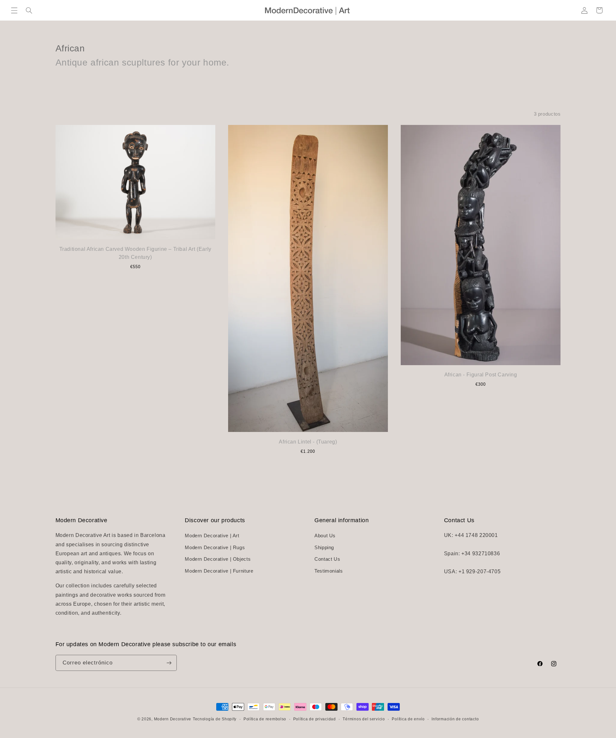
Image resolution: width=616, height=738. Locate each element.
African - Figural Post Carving (480, 374)
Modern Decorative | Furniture (219, 571)
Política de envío (408, 719)
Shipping (324, 547)
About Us (325, 536)
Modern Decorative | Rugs (215, 547)
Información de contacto (455, 719)
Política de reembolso (265, 719)
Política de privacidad (314, 719)
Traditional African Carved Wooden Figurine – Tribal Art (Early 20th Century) (135, 253)
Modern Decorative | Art (212, 536)
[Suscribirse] (168, 663)
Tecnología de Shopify (214, 719)
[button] (14, 10)
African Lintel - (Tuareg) (308, 441)
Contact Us (327, 559)
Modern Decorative (173, 719)
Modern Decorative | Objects (218, 559)
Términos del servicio (364, 719)
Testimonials (328, 571)
